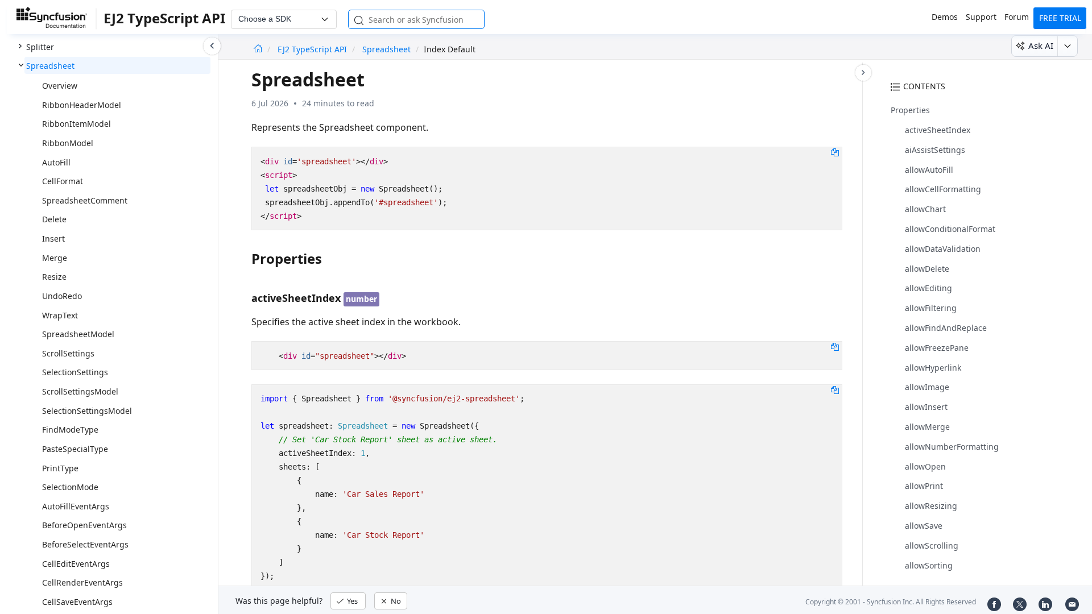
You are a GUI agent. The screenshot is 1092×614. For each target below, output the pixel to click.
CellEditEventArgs (76, 563)
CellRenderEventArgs (82, 582)
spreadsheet (386, 49)
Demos (945, 16)
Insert (53, 238)
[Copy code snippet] (835, 152)
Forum (1016, 16)
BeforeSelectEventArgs (85, 544)
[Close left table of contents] (212, 46)
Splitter (40, 47)
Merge (54, 257)
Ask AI (1040, 45)
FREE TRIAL (1060, 18)
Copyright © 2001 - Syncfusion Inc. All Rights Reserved (890, 602)
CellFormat (62, 181)
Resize (54, 276)
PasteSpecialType (75, 448)
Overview (59, 85)
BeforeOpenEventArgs (84, 525)
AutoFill (56, 162)
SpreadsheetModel (78, 334)
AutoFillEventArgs (75, 506)
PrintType (60, 468)
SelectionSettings (75, 372)
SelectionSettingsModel (87, 410)
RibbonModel (67, 143)
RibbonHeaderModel (81, 104)
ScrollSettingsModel (80, 391)
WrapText (60, 315)
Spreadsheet (50, 65)
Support (981, 16)
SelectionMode (70, 487)
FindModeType (70, 429)
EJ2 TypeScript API (313, 49)
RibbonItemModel (76, 123)
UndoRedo (62, 296)
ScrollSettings (68, 353)
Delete (54, 219)
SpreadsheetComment (84, 200)
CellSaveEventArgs (77, 601)
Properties (910, 110)
